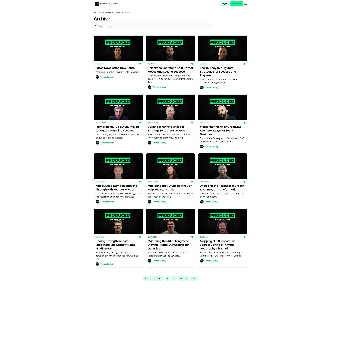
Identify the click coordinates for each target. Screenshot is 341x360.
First (147, 278)
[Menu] (245, 3)
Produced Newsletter (102, 13)
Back (159, 278)
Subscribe (236, 3)
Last (194, 278)
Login (224, 3)
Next (181, 278)
